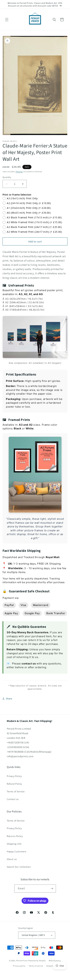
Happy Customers (16, 851)
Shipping (19, 171)
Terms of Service (16, 791)
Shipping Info (14, 843)
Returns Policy (15, 836)
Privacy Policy (14, 776)
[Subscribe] (52, 889)
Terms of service (36, 966)
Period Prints (22, 960)
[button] (7, 19)
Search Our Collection (19, 866)
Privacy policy (19, 966)
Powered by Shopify (37, 960)
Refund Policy (14, 783)
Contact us (13, 799)
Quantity (7, 177)
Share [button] (9, 698)
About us (12, 859)
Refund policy (55, 960)
